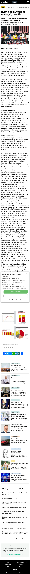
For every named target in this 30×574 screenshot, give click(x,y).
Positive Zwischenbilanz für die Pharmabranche (18, 415)
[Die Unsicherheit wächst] (5, 380)
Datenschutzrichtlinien (22, 562)
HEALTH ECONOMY (15, 363)
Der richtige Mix (16, 365)
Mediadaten (21, 567)
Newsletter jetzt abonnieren (15, 555)
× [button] (26, 273)
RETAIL (3, 7)
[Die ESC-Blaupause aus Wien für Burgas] (5, 477)
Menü (28, 1)
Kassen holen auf (16, 402)
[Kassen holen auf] (5, 404)
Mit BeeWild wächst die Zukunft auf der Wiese (19, 464)
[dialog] (15, 287)
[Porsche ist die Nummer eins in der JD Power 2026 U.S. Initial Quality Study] (5, 441)
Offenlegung (8, 564)
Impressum (21, 564)
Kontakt (15, 569)
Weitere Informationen (20, 288)
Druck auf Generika (17, 390)
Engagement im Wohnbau (19, 426)
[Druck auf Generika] (5, 392)
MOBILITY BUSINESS (16, 436)
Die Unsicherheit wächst (18, 378)
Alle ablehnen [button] (15, 296)
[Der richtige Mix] (5, 367)
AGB (8, 567)
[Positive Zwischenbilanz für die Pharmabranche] (5, 416)
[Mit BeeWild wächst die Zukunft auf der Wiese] (5, 465)
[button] (15, 299)
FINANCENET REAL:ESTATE (17, 424)
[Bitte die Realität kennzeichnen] (5, 453)
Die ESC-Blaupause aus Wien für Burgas (18, 476)
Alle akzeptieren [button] (15, 292)
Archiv (8, 562)
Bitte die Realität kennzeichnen (16, 452)
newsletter (8, 546)
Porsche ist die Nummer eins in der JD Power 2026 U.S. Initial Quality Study (19, 440)
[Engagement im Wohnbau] (5, 428)
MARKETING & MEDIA (16, 448)
